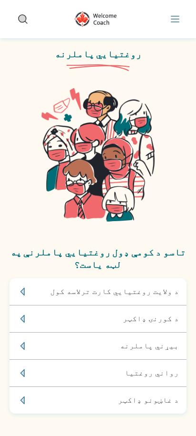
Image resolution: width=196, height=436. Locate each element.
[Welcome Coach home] (98, 19)
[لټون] (22, 19)
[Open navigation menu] (173, 19)
